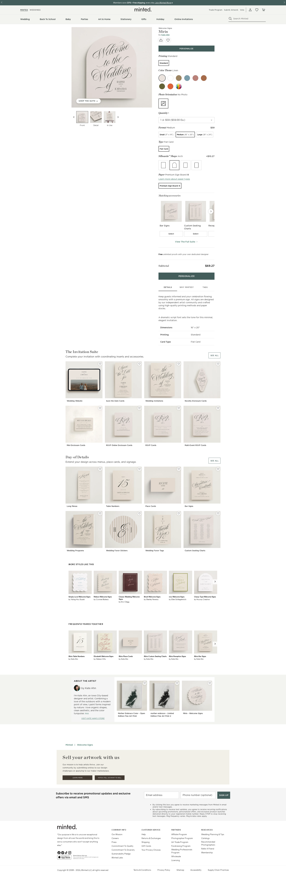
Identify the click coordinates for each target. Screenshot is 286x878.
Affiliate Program (179, 834)
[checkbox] (171, 234)
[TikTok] (66, 852)
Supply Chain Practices (218, 869)
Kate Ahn (165, 35)
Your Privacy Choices (151, 849)
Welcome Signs (85, 745)
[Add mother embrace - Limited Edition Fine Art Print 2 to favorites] (177, 683)
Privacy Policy (163, 869)
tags (205, 287)
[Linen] (162, 78)
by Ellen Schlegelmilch (177, 599)
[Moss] (162, 86)
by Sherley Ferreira (151, 599)
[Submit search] (230, 18)
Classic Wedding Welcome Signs (129, 597)
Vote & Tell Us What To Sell (109, 778)
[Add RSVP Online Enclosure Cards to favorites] (139, 408)
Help (144, 834)
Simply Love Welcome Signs (79, 596)
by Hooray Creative (202, 599)
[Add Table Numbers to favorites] (139, 469)
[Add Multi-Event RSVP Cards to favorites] (218, 408)
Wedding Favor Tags (154, 550)
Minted (69, 745)
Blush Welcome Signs (152, 596)
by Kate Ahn (73, 659)
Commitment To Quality (122, 845)
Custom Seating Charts (195, 550)
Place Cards (150, 506)
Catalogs (205, 838)
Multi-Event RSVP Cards (195, 445)
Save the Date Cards (115, 401)
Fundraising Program (181, 845)
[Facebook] (59, 852)
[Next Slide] (211, 211)
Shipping (146, 842)
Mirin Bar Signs (200, 656)
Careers (115, 838)
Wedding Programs (75, 550)
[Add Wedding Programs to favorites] (100, 513)
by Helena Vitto (100, 659)
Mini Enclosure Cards (76, 445)
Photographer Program (182, 838)
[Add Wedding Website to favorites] (100, 363)
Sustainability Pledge (121, 853)
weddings (35, 10)
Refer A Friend (207, 848)
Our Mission (117, 834)
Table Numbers (112, 506)
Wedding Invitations (154, 401)
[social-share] (160, 40)
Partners (176, 830)
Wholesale (176, 856)
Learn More (78, 778)
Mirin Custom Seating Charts (155, 656)
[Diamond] (170, 78)
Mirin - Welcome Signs (193, 713)
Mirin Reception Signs (177, 656)
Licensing (175, 860)
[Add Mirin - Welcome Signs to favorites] (210, 683)
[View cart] (263, 9)
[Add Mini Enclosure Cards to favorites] (100, 408)
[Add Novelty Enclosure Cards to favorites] (218, 363)
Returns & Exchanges (151, 838)
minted (24, 10)
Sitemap (180, 869)
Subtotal (163, 265)
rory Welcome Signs (176, 596)
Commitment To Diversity (123, 849)
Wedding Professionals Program (181, 851)
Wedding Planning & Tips (212, 834)
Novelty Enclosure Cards (196, 401)
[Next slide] (118, 117)
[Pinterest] (62, 852)
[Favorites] (256, 9)
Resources (207, 830)
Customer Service (151, 830)
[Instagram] (70, 852)
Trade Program (215, 10)
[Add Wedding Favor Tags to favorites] (179, 513)
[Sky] (187, 78)
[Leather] (203, 78)
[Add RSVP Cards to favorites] (179, 408)
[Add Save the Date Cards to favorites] (139, 363)
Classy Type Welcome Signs (205, 596)
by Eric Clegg (124, 602)
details (168, 287)
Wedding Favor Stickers (117, 550)
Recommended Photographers (208, 843)
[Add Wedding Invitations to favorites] (179, 363)
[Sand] (178, 78)
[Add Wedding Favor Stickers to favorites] (139, 513)
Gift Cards (146, 845)
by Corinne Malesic (101, 599)
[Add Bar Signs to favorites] (218, 469)
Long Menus (72, 506)
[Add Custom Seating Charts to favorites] (218, 513)
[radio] (163, 63)
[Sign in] (250, 9)
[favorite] (168, 40)
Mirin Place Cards (126, 656)
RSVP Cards (150, 445)
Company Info (119, 830)
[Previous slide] (74, 117)
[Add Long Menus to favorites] (100, 469)
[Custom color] (178, 86)
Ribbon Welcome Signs (103, 596)
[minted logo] (143, 9)
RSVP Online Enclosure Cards (119, 445)
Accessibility (195, 869)
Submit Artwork (231, 10)
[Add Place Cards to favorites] (179, 469)
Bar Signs (189, 506)
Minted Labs (117, 857)
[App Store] (64, 858)
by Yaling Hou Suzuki (77, 599)
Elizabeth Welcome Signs (103, 656)
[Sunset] (170, 86)
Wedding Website (74, 401)
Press (114, 842)
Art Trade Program (179, 842)
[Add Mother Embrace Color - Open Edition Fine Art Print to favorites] (144, 683)
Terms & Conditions (142, 869)
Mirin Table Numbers (77, 656)
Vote (242, 10)
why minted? (186, 287)
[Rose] (195, 78)
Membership (207, 852)
